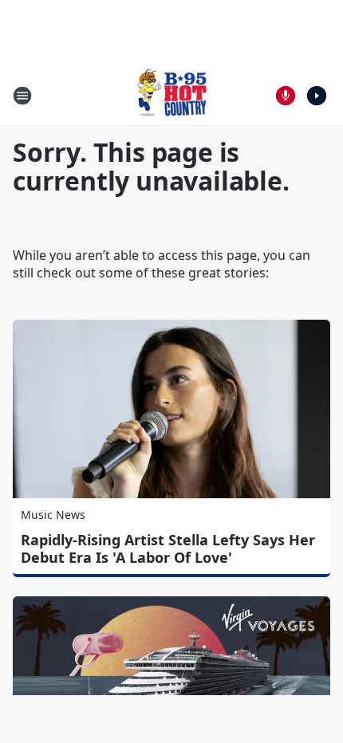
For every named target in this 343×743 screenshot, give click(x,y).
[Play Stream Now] (316, 95)
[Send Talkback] (285, 95)
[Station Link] (171, 95)
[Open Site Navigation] (22, 95)
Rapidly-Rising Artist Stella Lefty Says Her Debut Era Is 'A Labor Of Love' (168, 548)
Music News (53, 514)
